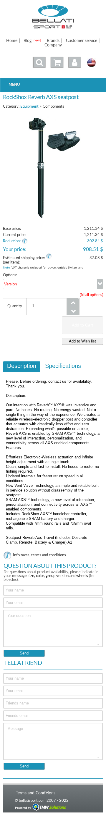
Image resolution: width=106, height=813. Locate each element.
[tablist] (53, 456)
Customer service (81, 40)
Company (53, 45)
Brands (53, 40)
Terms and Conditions (35, 793)
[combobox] (53, 284)
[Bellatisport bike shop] (53, 17)
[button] (75, 62)
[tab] (21, 366)
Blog (32, 40)
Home (11, 40)
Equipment (29, 107)
